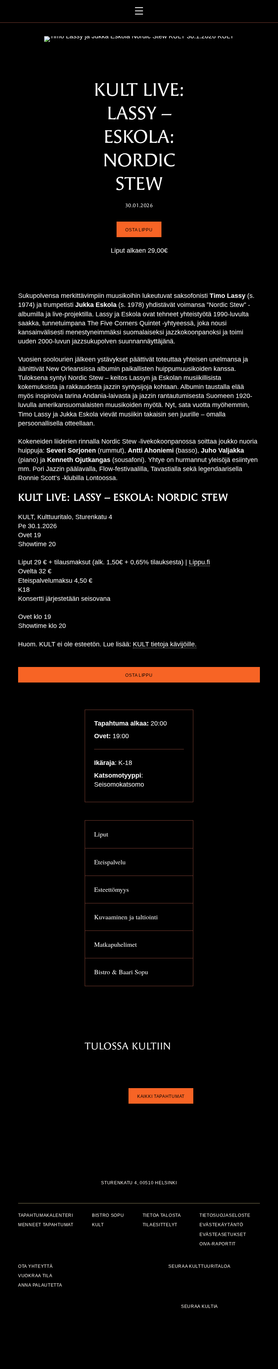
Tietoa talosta (162, 1215)
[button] (139, 834)
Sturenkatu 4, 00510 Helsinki (139, 1182)
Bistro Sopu (108, 1215)
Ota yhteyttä (35, 1266)
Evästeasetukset (222, 1234)
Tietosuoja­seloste (224, 1215)
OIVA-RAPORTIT (217, 1243)
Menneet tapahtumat (45, 1225)
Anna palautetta (40, 1285)
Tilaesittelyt (160, 1225)
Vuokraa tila (35, 1275)
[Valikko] (139, 11)
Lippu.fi (199, 562)
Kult (98, 1225)
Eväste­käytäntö (221, 1225)
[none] (182, 835)
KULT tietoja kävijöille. (165, 644)
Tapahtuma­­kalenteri (45, 1215)
